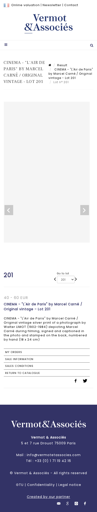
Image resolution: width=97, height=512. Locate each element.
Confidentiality (41, 484)
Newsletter (52, 5)
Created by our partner (48, 496)
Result (62, 65)
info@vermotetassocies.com (54, 455)
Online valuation (25, 5)
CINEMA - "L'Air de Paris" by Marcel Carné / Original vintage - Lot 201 (70, 73)
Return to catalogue (22, 373)
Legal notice (69, 484)
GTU (20, 484)
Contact (71, 5)
